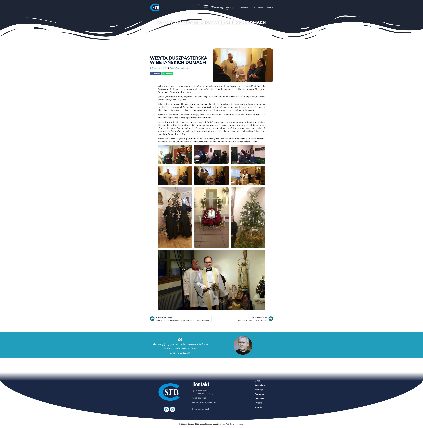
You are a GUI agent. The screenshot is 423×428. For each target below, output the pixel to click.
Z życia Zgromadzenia (179, 68)
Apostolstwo (217, 7)
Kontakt (270, 7)
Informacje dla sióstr (201, 409)
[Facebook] (166, 409)
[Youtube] (172, 409)
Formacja (230, 7)
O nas (204, 7)
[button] (155, 73)
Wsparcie (258, 7)
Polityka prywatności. (234, 424)
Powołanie (243, 7)
